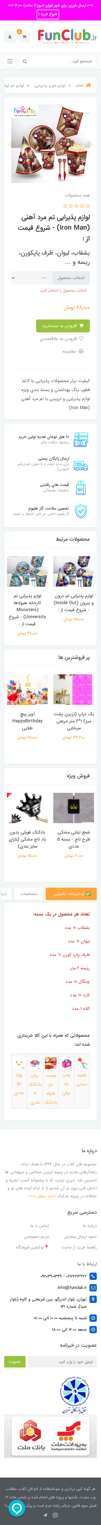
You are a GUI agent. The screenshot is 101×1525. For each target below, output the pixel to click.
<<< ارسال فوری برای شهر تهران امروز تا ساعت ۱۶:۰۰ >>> (50, 5)
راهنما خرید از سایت (79, 1247)
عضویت (15, 1362)
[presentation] (89, 144)
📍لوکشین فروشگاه (32, 1247)
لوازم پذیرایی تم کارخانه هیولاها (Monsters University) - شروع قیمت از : (27, 609)
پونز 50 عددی (19, 1083)
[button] (24, 36)
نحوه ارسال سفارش (80, 1236)
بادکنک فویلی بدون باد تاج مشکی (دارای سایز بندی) (27, 839)
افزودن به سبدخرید (60, 325)
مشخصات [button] (28, 894)
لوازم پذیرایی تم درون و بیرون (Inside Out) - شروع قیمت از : (74, 602)
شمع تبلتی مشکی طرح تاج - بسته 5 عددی (73, 839)
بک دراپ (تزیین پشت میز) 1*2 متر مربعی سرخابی (74, 721)
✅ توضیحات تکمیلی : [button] (71, 894)
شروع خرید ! (47, 14)
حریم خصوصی (36, 1236)
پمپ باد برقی (66, 1083)
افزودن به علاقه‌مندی (59, 338)
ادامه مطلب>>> (42, 1196)
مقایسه (70, 351)
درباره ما (90, 1225)
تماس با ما (39, 1225)
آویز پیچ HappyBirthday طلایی (27, 721)
